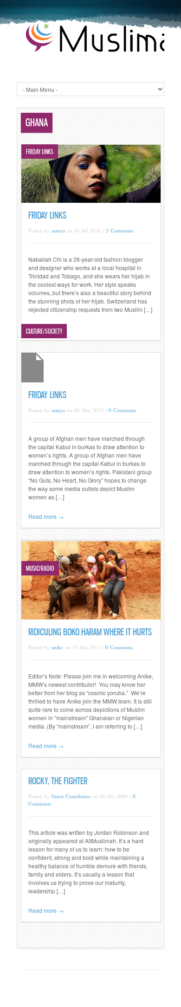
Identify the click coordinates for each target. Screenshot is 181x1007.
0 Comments (122, 410)
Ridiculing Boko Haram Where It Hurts (90, 632)
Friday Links (47, 215)
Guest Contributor (71, 796)
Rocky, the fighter (57, 781)
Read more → (46, 516)
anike (57, 647)
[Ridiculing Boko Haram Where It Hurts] (91, 617)
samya (58, 230)
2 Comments (119, 230)
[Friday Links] (91, 200)
